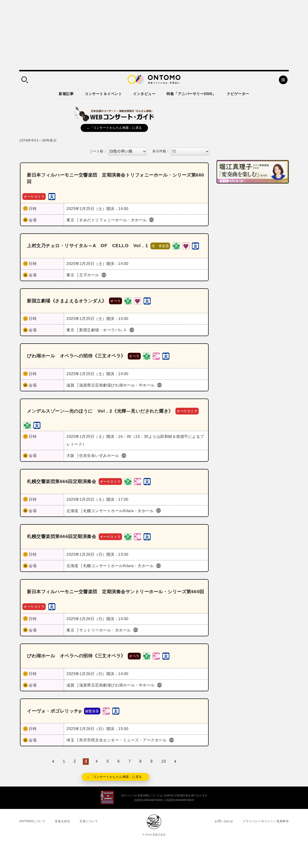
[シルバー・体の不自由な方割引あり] (185, 246)
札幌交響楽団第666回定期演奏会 (61, 481)
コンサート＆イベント (103, 94)
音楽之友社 (62, 821)
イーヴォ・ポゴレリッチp (54, 710)
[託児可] (156, 356)
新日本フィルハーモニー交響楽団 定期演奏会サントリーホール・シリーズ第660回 (115, 591)
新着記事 (66, 94)
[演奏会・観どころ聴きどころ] (51, 196)
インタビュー (144, 94)
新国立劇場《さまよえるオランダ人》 (67, 300)
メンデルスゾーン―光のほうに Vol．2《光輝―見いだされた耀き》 (100, 411)
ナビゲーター (238, 94)
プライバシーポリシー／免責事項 (266, 821)
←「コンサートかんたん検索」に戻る (114, 127)
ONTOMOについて (32, 821)
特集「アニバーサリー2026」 (191, 94)
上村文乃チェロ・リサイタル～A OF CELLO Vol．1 (87, 245)
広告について (89, 821)
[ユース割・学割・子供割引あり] (176, 246)
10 (163, 761)
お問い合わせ (224, 821)
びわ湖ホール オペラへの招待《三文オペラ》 (76, 355)
